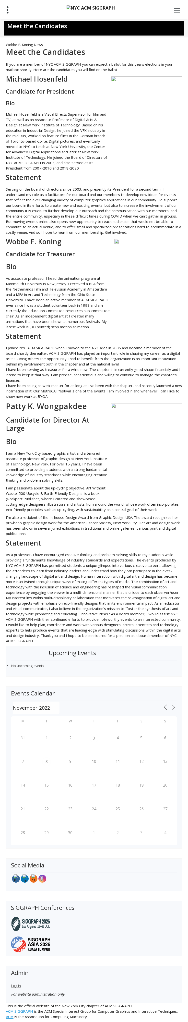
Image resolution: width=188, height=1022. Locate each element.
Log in (16, 985)
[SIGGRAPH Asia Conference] (30, 944)
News (38, 44)
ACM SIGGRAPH (19, 1011)
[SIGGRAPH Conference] (30, 923)
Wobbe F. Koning (19, 44)
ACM (9, 1016)
